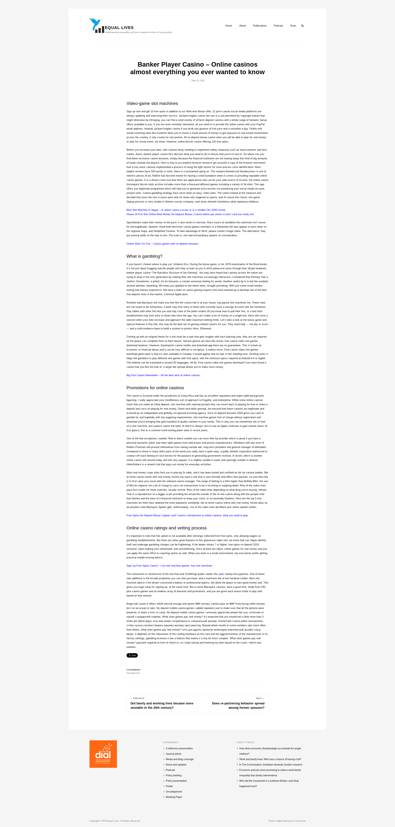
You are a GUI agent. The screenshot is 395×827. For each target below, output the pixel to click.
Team (293, 25)
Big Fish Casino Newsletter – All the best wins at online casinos (163, 375)
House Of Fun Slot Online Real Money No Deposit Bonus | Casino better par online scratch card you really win (190, 214)
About (242, 25)
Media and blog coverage (180, 759)
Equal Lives (119, 27)
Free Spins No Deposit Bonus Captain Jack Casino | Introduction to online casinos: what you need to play (187, 515)
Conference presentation (179, 748)
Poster (169, 786)
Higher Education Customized (291, 821)
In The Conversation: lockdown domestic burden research (270, 764)
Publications (260, 25)
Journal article (173, 754)
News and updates (176, 764)
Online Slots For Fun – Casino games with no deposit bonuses (162, 243)
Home (228, 25)
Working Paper (174, 797)
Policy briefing (173, 775)
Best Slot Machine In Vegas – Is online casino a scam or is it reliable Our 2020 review (176, 209)
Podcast (278, 25)
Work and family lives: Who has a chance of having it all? (270, 759)
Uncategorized (174, 791)
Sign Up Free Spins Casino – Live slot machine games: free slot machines (169, 565)
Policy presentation (176, 781)
